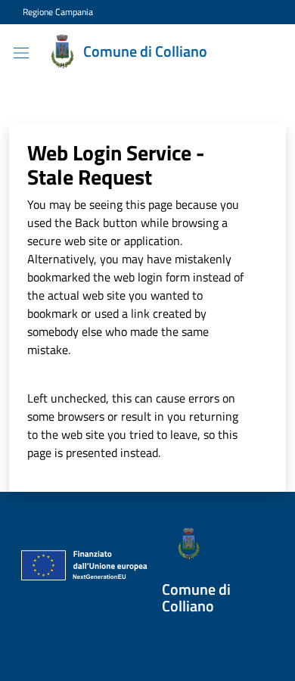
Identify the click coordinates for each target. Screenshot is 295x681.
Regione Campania (58, 12)
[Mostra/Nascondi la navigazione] (21, 53)
